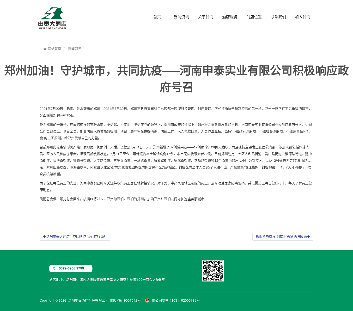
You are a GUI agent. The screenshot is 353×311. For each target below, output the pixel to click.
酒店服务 (229, 17)
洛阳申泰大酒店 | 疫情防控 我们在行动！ (76, 236)
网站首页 (54, 48)
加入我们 (302, 17)
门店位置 (254, 17)
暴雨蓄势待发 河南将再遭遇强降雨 (281, 236)
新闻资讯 (181, 17)
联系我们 (278, 17)
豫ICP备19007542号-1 (127, 300)
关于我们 (205, 17)
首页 (157, 17)
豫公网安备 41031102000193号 (176, 300)
